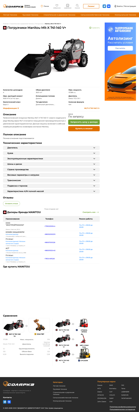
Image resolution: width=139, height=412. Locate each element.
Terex (123, 388)
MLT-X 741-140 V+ (92, 108)
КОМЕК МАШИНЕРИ (15, 232)
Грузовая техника (30, 15)
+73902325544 (49, 226)
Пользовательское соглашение (122, 409)
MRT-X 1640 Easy (84, 346)
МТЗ (99, 388)
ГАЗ (122, 385)
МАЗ (111, 385)
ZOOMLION (101, 398)
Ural (110, 402)
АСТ (7, 248)
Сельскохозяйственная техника (95, 15)
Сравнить (96, 28)
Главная (5, 23)
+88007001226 (49, 242)
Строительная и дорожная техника (59, 15)
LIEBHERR (125, 392)
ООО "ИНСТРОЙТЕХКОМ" (15, 224)
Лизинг (91, 6)
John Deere (101, 402)
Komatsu (112, 388)
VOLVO (112, 395)
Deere (99, 392)
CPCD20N (84, 360)
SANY (111, 398)
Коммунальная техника (125, 15)
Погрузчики (39, 23)
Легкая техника (10, 15)
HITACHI (100, 395)
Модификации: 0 (11, 108)
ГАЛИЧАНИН (126, 398)
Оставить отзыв (11, 204)
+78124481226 (49, 259)
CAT (110, 392)
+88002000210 (49, 234)
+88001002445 (49, 250)
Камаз (99, 385)
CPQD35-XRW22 (84, 331)
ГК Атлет (9, 239)
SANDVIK (124, 395)
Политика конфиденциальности (123, 407)
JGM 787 (40, 334)
